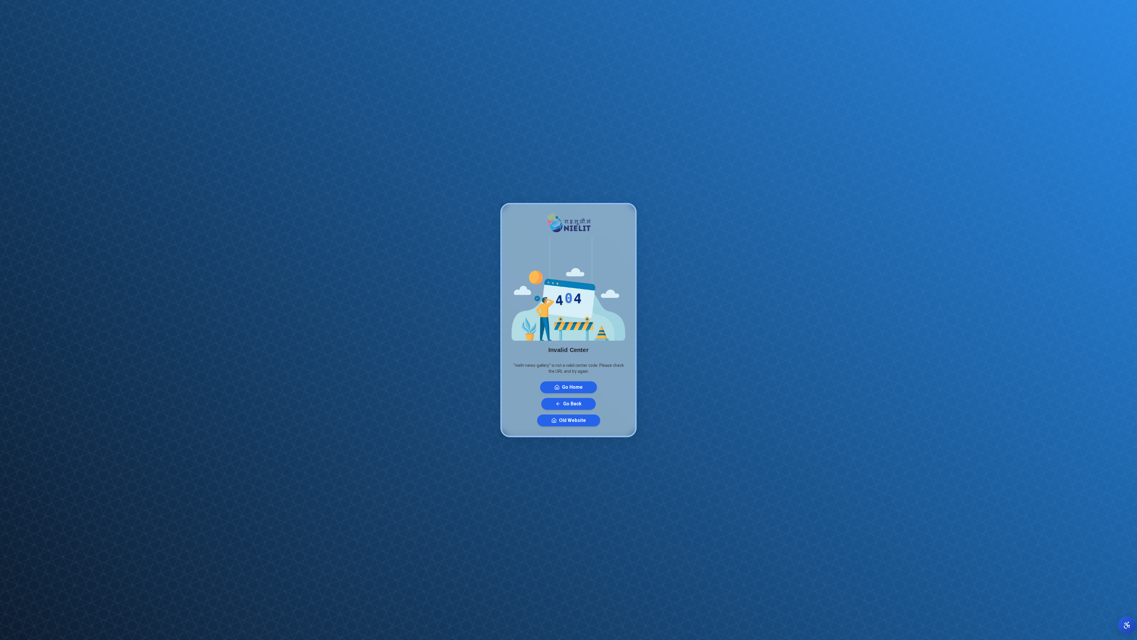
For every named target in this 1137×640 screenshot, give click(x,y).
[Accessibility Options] (1127, 625)
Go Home (572, 387)
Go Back (572, 404)
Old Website (572, 420)
